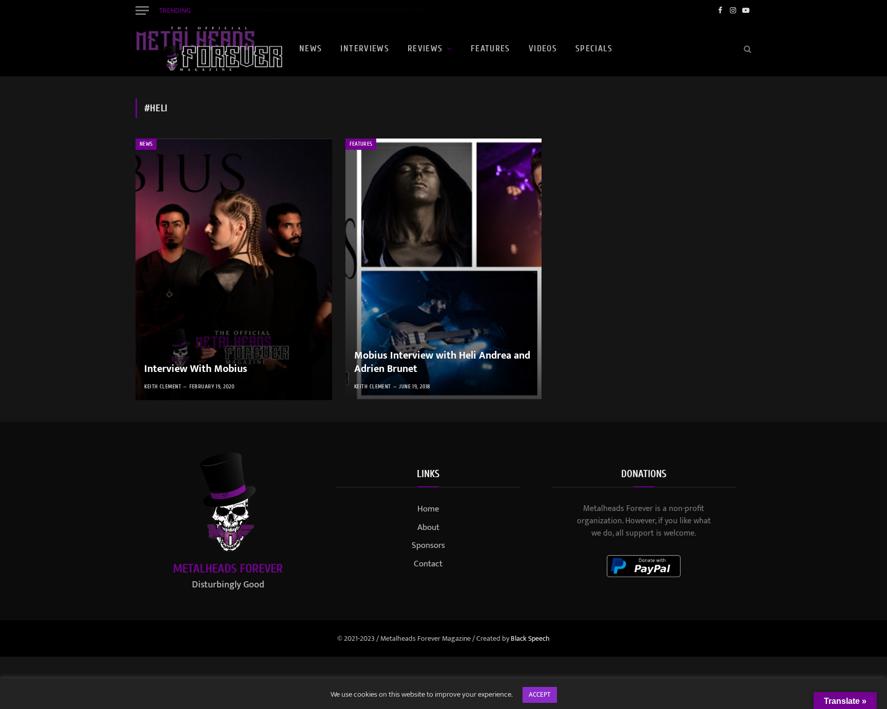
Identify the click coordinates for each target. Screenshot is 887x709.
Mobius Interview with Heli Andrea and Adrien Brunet (442, 362)
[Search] (746, 49)
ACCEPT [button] (540, 694)
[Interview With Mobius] (234, 269)
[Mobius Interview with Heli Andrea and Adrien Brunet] (443, 269)
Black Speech (530, 638)
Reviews (425, 48)
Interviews (364, 48)
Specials (593, 48)
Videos (543, 48)
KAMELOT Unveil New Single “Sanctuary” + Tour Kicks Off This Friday (304, 10)
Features (490, 48)
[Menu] (142, 10)
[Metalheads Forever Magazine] (209, 49)
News (310, 48)
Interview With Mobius (195, 369)
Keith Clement (162, 386)
